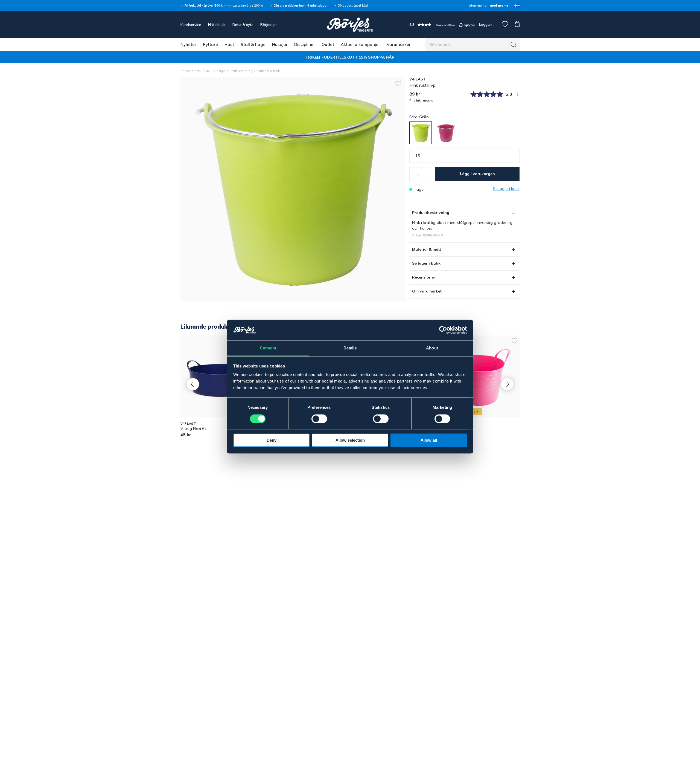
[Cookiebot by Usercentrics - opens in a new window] (443, 330)
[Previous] (193, 384)
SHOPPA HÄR (381, 57)
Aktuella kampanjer (360, 44)
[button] (442, 25)
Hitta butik (217, 24)
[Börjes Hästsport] (350, 25)
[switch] (319, 418)
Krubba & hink (268, 71)
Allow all (429, 440)
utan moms (477, 5)
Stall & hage (253, 44)
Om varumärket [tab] (427, 291)
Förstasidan (190, 71)
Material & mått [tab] (426, 249)
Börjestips (269, 24)
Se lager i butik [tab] (426, 263)
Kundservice (190, 24)
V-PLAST (417, 79)
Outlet (328, 44)
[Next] (507, 384)
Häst (229, 44)
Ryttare (210, 44)
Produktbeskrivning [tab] (430, 212)
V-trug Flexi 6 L (193, 428)
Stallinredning (241, 71)
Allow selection (350, 440)
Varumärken (399, 44)
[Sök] (513, 44)
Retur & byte (242, 24)
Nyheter (188, 44)
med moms (499, 5)
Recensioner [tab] (423, 277)
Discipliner (304, 44)
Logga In (486, 24)
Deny (271, 440)
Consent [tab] (268, 348)
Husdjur (280, 44)
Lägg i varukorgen (477, 173)
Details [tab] (350, 348)
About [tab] (432, 348)
